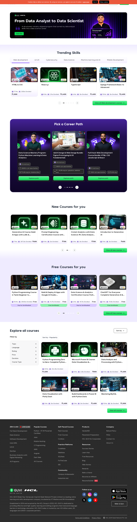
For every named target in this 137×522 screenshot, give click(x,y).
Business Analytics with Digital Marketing (18, 456)
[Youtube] (95, 500)
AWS (35, 449)
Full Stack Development (18, 431)
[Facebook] (84, 494)
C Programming (39, 445)
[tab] (20, 60)
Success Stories (88, 448)
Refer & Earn (119, 504)
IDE (59, 465)
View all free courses (114, 313)
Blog (83, 461)
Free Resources (87, 457)
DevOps (13, 451)
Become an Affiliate (89, 477)
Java (35, 437)
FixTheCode (62, 461)
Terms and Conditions (82, 518)
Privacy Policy (96, 518)
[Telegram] (90, 500)
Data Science (15, 435)
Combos (61, 439)
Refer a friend (87, 473)
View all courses (116, 410)
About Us (109, 443)
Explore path (34, 178)
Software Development (18, 439)
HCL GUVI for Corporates (91, 439)
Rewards (85, 469)
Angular (37, 453)
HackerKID (86, 431)
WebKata (61, 452)
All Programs (14, 461)
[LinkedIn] (95, 494)
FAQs (108, 435)
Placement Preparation (90, 435)
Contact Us (110, 439)
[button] (120, 330)
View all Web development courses (108, 103)
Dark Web (37, 457)
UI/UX (12, 447)
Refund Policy (111, 431)
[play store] (119, 497)
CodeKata (61, 448)
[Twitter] (84, 500)
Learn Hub (86, 452)
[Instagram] (90, 494)
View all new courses (114, 250)
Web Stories (86, 465)
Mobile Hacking (39, 441)
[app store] (119, 490)
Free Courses (63, 435)
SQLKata (61, 457)
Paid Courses (63, 431)
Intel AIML (13, 443)
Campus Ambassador (66, 474)
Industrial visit (63, 478)
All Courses (38, 461)
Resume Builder (89, 481)
